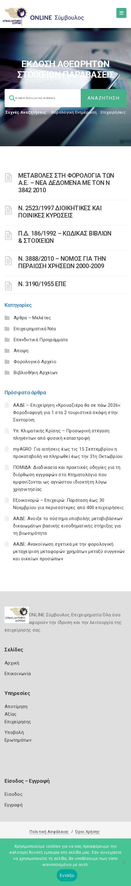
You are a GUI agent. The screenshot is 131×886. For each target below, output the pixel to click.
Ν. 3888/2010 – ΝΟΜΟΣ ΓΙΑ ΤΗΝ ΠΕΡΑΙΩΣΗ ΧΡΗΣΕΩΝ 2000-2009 (62, 262)
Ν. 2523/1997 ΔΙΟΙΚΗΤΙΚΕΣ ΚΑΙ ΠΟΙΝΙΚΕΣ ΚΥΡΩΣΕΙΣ (60, 211)
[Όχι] (123, 865)
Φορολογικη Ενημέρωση (74, 112)
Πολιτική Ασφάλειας (49, 831)
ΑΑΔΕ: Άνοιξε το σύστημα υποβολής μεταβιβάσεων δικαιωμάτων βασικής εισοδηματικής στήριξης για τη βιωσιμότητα (68, 526)
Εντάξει (67, 875)
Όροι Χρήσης (87, 831)
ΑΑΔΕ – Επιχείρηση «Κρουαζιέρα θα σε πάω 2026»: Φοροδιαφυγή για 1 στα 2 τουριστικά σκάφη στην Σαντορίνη (67, 412)
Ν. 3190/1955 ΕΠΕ (42, 284)
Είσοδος (14, 794)
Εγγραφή (14, 805)
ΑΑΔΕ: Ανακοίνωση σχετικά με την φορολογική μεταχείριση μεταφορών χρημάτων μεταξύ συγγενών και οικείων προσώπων (69, 551)
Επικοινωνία (18, 673)
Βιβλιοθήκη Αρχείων (36, 372)
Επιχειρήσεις (113, 112)
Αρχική (12, 663)
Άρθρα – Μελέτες (32, 318)
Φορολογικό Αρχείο (35, 361)
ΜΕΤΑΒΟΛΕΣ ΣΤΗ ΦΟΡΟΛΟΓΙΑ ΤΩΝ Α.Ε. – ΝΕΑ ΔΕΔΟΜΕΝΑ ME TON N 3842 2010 (66, 183)
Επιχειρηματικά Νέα (35, 328)
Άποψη (21, 350)
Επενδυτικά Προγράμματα (41, 339)
